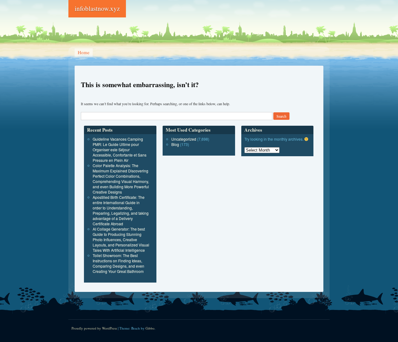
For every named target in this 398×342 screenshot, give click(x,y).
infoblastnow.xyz (97, 8)
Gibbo (150, 328)
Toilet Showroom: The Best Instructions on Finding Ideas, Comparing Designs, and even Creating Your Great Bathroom (118, 263)
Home (84, 52)
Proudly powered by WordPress (94, 328)
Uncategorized (183, 139)
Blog (175, 144)
